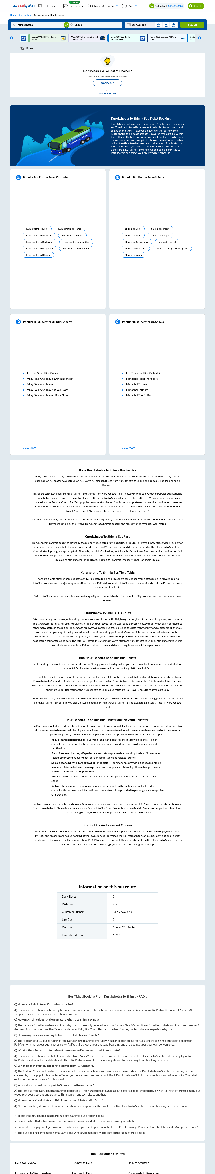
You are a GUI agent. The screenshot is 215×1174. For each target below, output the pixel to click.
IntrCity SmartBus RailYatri (44, 373)
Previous (10, 38)
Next (198, 38)
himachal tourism (137, 390)
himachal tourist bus (139, 395)
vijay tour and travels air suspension (50, 378)
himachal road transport (142, 378)
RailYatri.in (74, 1044)
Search (192, 24)
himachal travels (136, 384)
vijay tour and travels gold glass (47, 390)
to (25, 1163)
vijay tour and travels (41, 384)
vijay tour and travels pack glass (47, 395)
